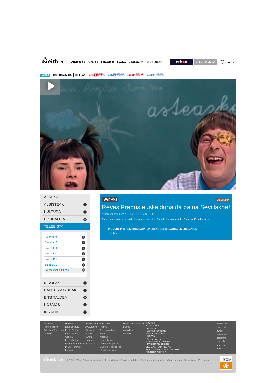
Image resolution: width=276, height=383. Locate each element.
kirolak (52, 283)
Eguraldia (90, 343)
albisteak (54, 204)
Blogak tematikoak (158, 347)
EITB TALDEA (205, 61)
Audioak (127, 333)
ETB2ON (147, 74)
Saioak (45, 75)
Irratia (51, 312)
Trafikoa (151, 328)
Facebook (222, 327)
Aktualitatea (91, 326)
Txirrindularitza (107, 330)
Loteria (151, 336)
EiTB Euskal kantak (74, 343)
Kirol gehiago (106, 340)
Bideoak (80, 75)
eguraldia (54, 219)
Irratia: (70, 323)
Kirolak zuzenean (108, 350)
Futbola (103, 326)
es (234, 62)
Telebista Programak (54, 330)
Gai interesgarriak (158, 341)
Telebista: (50, 323)
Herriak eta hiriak (157, 344)
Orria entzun (223, 199)
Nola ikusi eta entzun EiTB (162, 349)
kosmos (52, 305)
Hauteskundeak (156, 331)
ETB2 (116, 75)
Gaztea (69, 337)
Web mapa (203, 360)
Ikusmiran (90, 340)
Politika (88, 333)
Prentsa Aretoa (156, 352)
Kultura (88, 337)
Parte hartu (153, 339)
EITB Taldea (55, 297)
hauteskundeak (60, 290)
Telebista (113, 233)
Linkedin (221, 341)
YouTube (221, 345)
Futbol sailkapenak (109, 343)
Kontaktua (190, 360)
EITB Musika (71, 340)
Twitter (220, 331)
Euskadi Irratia (72, 326)
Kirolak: (105, 323)
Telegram (221, 338)
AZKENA (51, 197)
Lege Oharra (111, 360)
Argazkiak (128, 330)
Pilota (102, 333)
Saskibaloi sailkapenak (111, 347)
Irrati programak (73, 347)
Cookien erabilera (129, 360)
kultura (52, 212)
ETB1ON (128, 74)
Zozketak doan (155, 333)
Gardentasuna (174, 360)
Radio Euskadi (72, 330)
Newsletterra (223, 323)
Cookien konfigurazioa (153, 360)
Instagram (222, 334)
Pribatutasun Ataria (93, 360)
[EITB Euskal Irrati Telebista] (54, 60)
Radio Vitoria (71, 333)
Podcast (69, 350)
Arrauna (104, 337)
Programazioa (62, 75)
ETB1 (97, 75)
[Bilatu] (223, 62)
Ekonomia (90, 330)
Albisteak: (92, 323)
